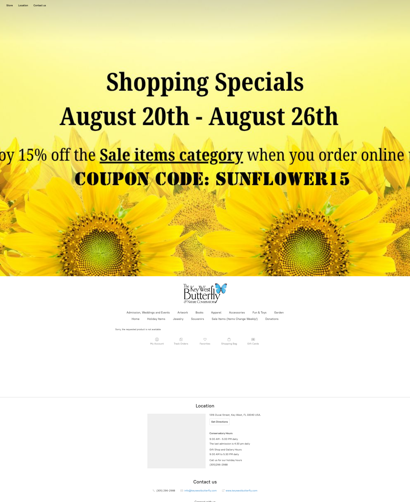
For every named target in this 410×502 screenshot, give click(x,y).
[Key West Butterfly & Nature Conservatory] (205, 293)
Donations (272, 319)
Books (199, 312)
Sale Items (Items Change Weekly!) (235, 319)
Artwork (182, 312)
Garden (279, 312)
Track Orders (181, 343)
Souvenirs (197, 319)
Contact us (39, 5)
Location (23, 5)
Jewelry (178, 319)
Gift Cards (253, 343)
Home (135, 319)
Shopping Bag (229, 343)
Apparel (216, 312)
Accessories (237, 312)
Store (9, 5)
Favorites (205, 343)
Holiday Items (156, 319)
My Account (157, 343)
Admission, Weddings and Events (148, 312)
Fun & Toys (259, 312)
